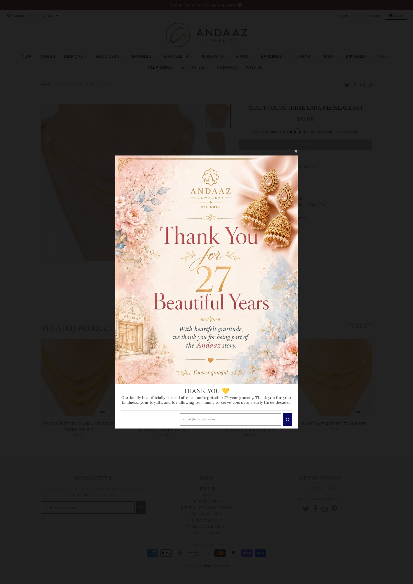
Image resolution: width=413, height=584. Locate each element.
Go (287, 419)
